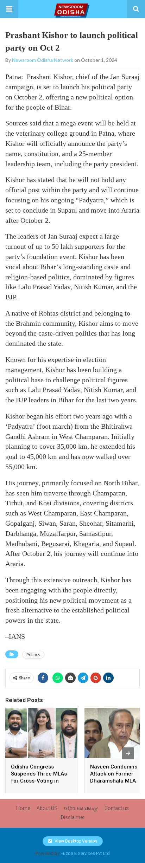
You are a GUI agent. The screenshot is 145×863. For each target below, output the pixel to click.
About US (47, 808)
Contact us (117, 808)
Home (23, 808)
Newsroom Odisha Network (42, 60)
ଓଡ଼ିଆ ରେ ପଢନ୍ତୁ (81, 808)
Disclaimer (72, 817)
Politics (33, 654)
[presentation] (128, 753)
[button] (9, 9)
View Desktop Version (75, 841)
